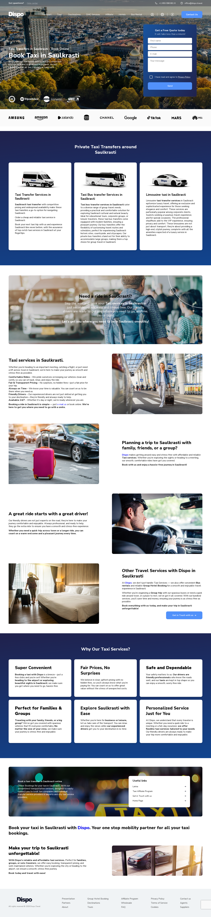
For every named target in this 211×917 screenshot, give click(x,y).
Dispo (125, 454)
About (65, 907)
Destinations (74, 14)
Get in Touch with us (182, 615)
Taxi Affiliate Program (143, 791)
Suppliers (184, 907)
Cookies (154, 907)
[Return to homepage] (16, 14)
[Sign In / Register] (152, 14)
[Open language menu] (162, 14)
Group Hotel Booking (98, 898)
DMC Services (93, 14)
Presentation (68, 898)
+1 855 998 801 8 (167, 3)
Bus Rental (136, 14)
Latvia (135, 786)
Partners (66, 903)
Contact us (185, 898)
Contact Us (192, 14)
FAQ (123, 907)
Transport (47, 14)
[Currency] (172, 14)
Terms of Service (159, 903)
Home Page (138, 800)
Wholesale (126, 903)
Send (170, 86)
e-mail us (61, 404)
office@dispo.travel (193, 3)
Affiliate (109, 14)
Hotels (122, 14)
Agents (183, 903)
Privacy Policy (184, 77)
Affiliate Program (129, 898)
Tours (60, 14)
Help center (32, 3)
